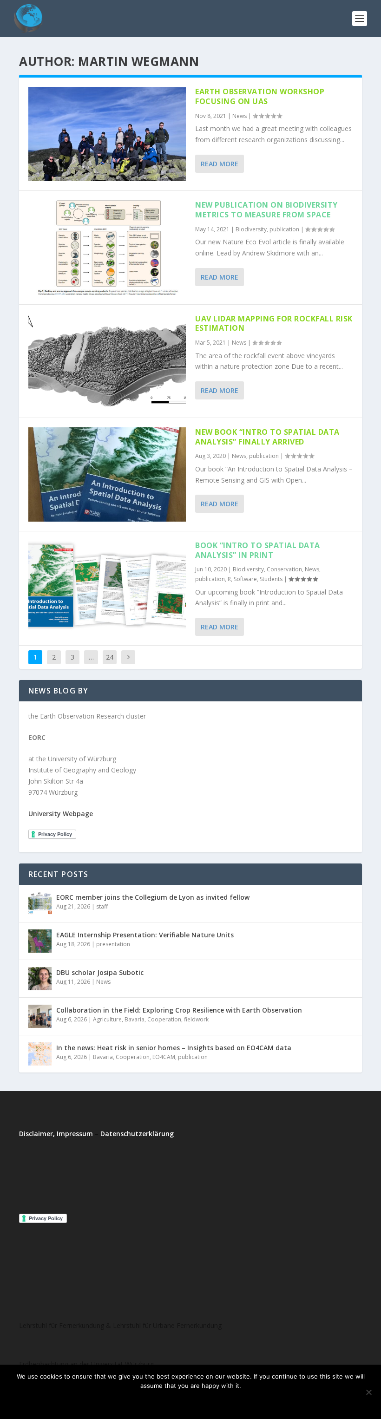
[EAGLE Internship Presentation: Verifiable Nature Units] (40, 941)
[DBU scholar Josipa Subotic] (40, 978)
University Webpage (60, 813)
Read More (219, 163)
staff (102, 906)
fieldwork (196, 1019)
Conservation (284, 569)
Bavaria (135, 1019)
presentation (113, 944)
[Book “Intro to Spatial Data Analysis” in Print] (107, 588)
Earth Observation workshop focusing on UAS (259, 96)
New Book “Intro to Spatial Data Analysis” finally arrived (267, 437)
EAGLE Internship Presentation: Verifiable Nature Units (145, 934)
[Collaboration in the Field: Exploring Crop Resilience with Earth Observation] (40, 1016)
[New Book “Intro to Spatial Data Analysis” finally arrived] (107, 474)
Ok (152, 1401)
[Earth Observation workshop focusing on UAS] (107, 134)
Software (245, 579)
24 (109, 657)
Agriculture (107, 1019)
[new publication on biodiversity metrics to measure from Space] (107, 247)
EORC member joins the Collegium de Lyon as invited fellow (153, 897)
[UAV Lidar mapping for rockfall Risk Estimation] (107, 361)
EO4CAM (163, 1057)
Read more (215, 1401)
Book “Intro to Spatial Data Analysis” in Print (257, 550)
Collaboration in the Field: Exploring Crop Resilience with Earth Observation (179, 1010)
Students (271, 579)
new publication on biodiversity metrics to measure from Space (266, 210)
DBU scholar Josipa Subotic (100, 972)
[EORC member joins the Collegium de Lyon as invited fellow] (40, 903)
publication (284, 229)
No (177, 1401)
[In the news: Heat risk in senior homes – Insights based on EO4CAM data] (40, 1054)
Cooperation (164, 1019)
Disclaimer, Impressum (56, 1133)
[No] (368, 1392)
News (239, 116)
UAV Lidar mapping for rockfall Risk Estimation (274, 323)
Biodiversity (251, 229)
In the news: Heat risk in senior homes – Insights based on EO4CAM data (173, 1047)
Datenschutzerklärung (137, 1133)
